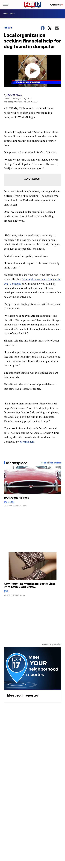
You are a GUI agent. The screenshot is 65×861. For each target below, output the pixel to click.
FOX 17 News (15, 95)
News (8, 27)
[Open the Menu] (5, 5)
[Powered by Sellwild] (56, 644)
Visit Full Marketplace (51, 463)
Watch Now (55, 5)
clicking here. (27, 441)
